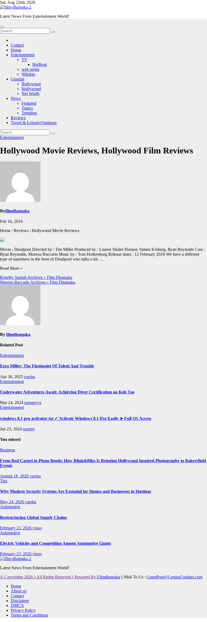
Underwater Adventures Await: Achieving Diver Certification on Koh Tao (67, 392)
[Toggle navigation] (2, 27)
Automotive (10, 506)
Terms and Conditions (29, 615)
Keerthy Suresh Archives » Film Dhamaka (36, 277)
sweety (29, 429)
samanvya (32, 402)
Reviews (18, 117)
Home (16, 50)
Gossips (17, 79)
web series (30, 69)
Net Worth (30, 93)
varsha (29, 376)
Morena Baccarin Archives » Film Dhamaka (37, 282)
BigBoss (39, 64)
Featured (29, 103)
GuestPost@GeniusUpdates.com (174, 577)
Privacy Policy (23, 610)
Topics (27, 108)
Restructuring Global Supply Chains (33, 517)
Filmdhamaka (108, 577)
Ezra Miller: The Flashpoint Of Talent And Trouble (47, 366)
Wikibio (28, 74)
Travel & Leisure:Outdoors (34, 122)
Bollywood (31, 84)
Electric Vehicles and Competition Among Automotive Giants (55, 543)
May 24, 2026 (12, 502)
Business (7, 450)
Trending (29, 113)
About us (18, 591)
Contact (17, 45)
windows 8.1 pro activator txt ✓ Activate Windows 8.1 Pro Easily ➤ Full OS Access (75, 418)
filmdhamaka (17, 211)
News (16, 98)
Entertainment (22, 54)
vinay (37, 528)
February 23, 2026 (16, 528)
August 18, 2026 (15, 476)
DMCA (17, 605)
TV (24, 59)
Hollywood (31, 88)
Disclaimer (20, 600)
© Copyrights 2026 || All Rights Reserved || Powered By (48, 577)
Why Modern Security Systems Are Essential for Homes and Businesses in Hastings (75, 491)
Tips (3, 481)
